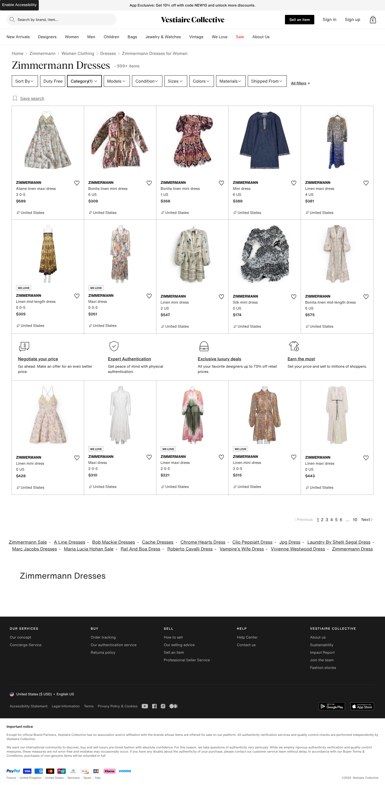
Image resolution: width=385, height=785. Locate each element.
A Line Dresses (69, 542)
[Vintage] (208, 37)
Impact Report (322, 652)
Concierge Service (25, 645)
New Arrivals (18, 37)
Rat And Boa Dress (140, 549)
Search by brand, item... (38, 19)
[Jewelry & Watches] (185, 37)
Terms (89, 706)
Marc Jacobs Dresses (34, 549)
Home (17, 53)
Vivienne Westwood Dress (298, 549)
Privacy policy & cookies (118, 706)
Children (111, 37)
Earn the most (301, 359)
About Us (261, 37)
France (11, 778)
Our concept (20, 637)
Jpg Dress (289, 542)
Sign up (352, 19)
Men (91, 37)
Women (72, 37)
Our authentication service (113, 645)
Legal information (66, 706)
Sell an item (299, 19)
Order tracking (103, 637)
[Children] (123, 37)
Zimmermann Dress (352, 549)
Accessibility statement (28, 706)
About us (318, 637)
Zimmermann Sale (28, 542)
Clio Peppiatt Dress (252, 542)
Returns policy (103, 652)
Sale (240, 37)
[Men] (99, 37)
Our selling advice (179, 645)
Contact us (246, 645)
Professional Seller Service (187, 660)
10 (355, 519)
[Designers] (61, 37)
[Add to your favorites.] (77, 183)
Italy (98, 778)
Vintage (196, 37)
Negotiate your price (38, 359)
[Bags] (141, 37)
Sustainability (321, 645)
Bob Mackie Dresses (113, 542)
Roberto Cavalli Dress (190, 549)
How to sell (173, 637)
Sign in (330, 19)
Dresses (108, 53)
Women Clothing (78, 53)
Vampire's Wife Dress (242, 549)
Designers (47, 37)
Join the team (322, 660)
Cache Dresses (157, 542)
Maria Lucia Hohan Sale (89, 549)
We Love (220, 37)
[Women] (83, 37)
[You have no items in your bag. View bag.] (373, 19)
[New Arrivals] (34, 37)
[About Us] (274, 37)
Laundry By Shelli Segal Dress (339, 542)
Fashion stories (323, 667)
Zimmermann (42, 53)
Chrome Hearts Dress (202, 542)
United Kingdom (31, 778)
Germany (73, 778)
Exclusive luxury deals (219, 359)
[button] (373, 19)
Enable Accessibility (19, 5)
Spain (87, 778)
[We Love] (232, 37)
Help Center (247, 637)
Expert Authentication (129, 359)
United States (54, 778)
